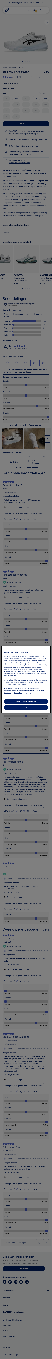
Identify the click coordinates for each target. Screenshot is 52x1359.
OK (26, 707)
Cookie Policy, (34, 690)
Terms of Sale (18, 693)
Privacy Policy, (25, 690)
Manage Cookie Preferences (26, 701)
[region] (26, 679)
